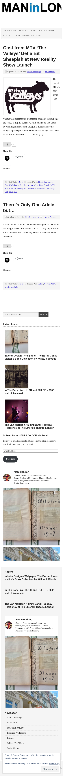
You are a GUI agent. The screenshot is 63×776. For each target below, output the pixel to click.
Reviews (23, 30)
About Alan (9, 30)
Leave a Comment (50, 217)
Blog (33, 30)
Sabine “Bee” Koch (15, 743)
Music (7, 287)
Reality (20, 188)
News (21, 284)
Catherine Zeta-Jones (20, 185)
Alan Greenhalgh (34, 72)
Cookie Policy (54, 763)
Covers (47, 284)
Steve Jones (40, 188)
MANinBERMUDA (15, 728)
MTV (52, 185)
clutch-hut (34, 185)
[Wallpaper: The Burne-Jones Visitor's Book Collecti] (31, 516)
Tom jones (9, 191)
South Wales (29, 188)
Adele (40, 284)
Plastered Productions (28, 36)
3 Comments (50, 72)
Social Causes (46, 30)
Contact (8, 36)
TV (15, 191)
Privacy (10, 738)
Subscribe (10, 459)
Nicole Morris (10, 188)
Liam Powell (44, 185)
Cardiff (7, 185)
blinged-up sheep (45, 182)
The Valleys (50, 188)
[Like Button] (7, 144)
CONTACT (12, 722)
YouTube (14, 287)
